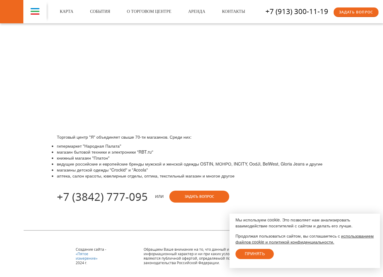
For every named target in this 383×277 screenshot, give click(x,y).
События (100, 11)
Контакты (233, 11)
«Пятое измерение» (87, 256)
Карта (66, 11)
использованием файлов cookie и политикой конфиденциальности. (304, 239)
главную (176, 69)
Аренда (196, 11)
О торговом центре (149, 11)
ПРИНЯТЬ (255, 253)
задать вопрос (199, 196)
